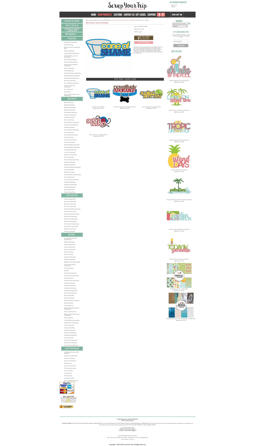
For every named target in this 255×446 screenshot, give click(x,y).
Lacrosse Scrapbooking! (69, 152)
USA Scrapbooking (68, 44)
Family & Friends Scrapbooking (71, 280)
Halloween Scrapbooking (70, 204)
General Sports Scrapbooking (71, 134)
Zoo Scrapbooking (68, 89)
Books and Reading (68, 254)
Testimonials (131, 437)
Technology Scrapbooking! (70, 335)
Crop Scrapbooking (68, 268)
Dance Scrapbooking (69, 119)
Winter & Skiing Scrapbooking (71, 83)
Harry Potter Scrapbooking (70, 293)
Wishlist (173, 6)
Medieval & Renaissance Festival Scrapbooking (71, 308)
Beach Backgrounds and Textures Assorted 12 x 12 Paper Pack (181, 318)
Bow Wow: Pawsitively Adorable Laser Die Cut (125, 106)
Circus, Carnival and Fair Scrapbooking (70, 265)
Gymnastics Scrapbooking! (70, 139)
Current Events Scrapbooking (71, 345)
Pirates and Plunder (68, 317)
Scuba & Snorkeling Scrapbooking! (72, 167)
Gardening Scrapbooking (70, 285)
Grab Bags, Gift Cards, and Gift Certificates (71, 353)
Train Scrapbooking (68, 337)
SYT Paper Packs (68, 375)
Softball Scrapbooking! (69, 172)
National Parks (67, 91)
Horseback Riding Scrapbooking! (72, 144)
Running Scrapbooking (69, 164)
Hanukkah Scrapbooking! (70, 228)
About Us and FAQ (115, 437)
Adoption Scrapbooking (69, 244)
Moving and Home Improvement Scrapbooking (71, 95)
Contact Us (137, 437)
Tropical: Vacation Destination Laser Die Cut (179, 229)
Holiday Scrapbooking (109, 424)
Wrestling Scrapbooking (69, 187)
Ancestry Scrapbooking (69, 247)
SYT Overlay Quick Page (70, 368)
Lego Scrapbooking (68, 305)
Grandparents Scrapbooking (70, 290)
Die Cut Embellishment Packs (71, 380)
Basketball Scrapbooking (70, 107)
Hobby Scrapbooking (69, 298)
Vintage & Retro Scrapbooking (71, 322)
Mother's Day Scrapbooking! (70, 219)
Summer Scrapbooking (69, 231)
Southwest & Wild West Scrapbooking (69, 86)
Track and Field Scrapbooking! (71, 179)
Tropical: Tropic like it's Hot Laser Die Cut (179, 140)
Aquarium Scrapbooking (70, 249)
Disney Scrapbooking (69, 50)
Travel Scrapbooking (168, 423)
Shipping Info (144, 437)
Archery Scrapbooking (69, 192)
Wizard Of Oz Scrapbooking (70, 342)
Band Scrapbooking (68, 102)
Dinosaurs (66, 270)
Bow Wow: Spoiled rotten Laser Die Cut (151, 106)
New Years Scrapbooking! (70, 201)
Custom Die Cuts (68, 373)
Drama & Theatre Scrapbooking (71, 122)
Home (87, 20)
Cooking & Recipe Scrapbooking (71, 320)
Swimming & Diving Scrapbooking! (72, 174)
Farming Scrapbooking (69, 283)
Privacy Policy (124, 437)
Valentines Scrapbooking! (70, 211)
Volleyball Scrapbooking (70, 182)
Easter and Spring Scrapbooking (71, 214)
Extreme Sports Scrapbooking (71, 124)
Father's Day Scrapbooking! (70, 216)
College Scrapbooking (69, 327)
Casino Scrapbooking (69, 68)
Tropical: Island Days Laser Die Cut (179, 169)
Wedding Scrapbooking (119, 424)
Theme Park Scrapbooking (70, 59)
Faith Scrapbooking (68, 278)
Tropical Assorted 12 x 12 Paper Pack (179, 289)
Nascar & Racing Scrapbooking (71, 78)
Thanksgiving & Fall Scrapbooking (72, 209)
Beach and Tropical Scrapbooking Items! (72, 48)
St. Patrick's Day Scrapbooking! (71, 223)
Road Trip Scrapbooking (70, 80)
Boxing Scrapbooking (69, 189)
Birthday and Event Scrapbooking (72, 262)
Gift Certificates (124, 439)
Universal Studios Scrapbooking (71, 53)
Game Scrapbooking (69, 132)
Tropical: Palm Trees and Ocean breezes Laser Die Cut (179, 199)
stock (155, 423)
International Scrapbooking (70, 42)
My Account (174, 5)
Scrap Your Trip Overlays (70, 365)
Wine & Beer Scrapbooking (70, 340)
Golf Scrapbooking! (68, 137)
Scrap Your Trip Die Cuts (70, 360)
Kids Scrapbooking (68, 303)
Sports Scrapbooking (187, 423)
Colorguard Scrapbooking (70, 114)
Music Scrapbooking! (69, 157)
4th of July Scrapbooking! (70, 206)
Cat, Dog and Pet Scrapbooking (71, 275)
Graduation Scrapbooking (70, 288)
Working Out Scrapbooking (70, 184)
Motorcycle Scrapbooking (70, 311)
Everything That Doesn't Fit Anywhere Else (70, 239)
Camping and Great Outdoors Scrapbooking (71, 65)
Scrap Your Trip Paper (69, 358)
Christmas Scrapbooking (69, 199)
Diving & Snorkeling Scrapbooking (72, 73)
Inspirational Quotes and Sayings (71, 300)
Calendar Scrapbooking (69, 259)
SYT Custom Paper (68, 370)
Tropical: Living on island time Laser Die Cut (179, 110)
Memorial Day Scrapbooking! (71, 226)
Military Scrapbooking (69, 242)
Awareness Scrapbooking (70, 257)
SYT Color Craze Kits (69, 378)
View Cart (131, 439)
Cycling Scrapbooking (69, 117)
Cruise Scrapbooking (69, 70)
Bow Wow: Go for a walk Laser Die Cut (98, 134)
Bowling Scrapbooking (69, 110)
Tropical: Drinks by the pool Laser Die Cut (179, 80)
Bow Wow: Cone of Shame (98, 106)
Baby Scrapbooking (68, 252)
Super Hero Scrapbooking (70, 332)
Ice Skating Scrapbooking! (70, 149)
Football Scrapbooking (69, 127)
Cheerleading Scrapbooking (70, 112)
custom (160, 423)
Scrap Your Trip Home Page (114, 5)
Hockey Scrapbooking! (69, 142)
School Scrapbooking (69, 325)
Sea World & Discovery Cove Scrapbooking (71, 56)
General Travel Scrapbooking (71, 62)
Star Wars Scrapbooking (69, 330)
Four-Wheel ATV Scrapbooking (71, 129)
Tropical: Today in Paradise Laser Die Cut (179, 259)
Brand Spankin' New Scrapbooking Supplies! (100, 20)
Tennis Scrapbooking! (69, 177)
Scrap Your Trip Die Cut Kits (70, 355)
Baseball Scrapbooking (69, 105)
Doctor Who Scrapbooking (70, 273)
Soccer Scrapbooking (69, 169)
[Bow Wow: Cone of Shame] (108, 71)
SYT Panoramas (68, 363)
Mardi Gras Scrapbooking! (70, 221)
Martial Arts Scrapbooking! (70, 154)
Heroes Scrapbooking (69, 295)
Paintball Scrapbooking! (69, 162)
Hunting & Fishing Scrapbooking (72, 75)
